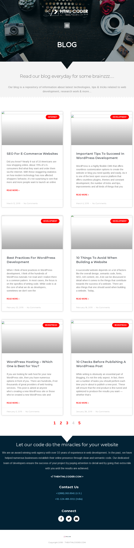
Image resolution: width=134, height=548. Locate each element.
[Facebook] (61, 519)
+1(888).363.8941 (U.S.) (69, 493)
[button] (67, 25)
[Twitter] (69, 519)
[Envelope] (76, 519)
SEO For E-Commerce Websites (32, 154)
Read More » (13, 190)
